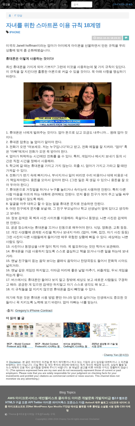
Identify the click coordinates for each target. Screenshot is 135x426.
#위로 (21, 414)
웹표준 (123, 398)
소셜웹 (104, 406)
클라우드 (64, 398)
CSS (122, 406)
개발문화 (88, 398)
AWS (11, 398)
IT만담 (66, 406)
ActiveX (89, 402)
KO (130, 4)
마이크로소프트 (16, 406)
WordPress (40, 406)
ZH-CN (117, 4)
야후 (89, 406)
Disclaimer (15, 362)
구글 (18, 402)
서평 (111, 406)
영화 (116, 406)
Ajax (50, 406)
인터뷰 (52, 4)
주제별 (19, 4)
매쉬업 (74, 406)
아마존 (76, 398)
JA (126, 4)
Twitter (38, 402)
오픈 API (27, 402)
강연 (40, 4)
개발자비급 (103, 398)
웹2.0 (115, 398)
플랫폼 (82, 406)
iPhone (14, 32)
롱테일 (96, 406)
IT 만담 (18, 15)
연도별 (6, 4)
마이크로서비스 (26, 398)
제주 (97, 402)
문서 (30, 4)
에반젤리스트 (47, 398)
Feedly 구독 (48, 414)
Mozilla (58, 406)
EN (123, 4)
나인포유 (114, 402)
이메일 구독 (33, 414)
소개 (63, 4)
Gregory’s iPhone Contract (33, 310)
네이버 (123, 402)
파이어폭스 (59, 402)
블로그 (104, 402)
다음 (82, 402)
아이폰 (47, 402)
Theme (12, 414)
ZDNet (29, 406)
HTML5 (10, 402)
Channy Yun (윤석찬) (116, 354)
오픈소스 (72, 402)
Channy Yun (65, 419)
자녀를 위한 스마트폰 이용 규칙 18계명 (53, 25)
